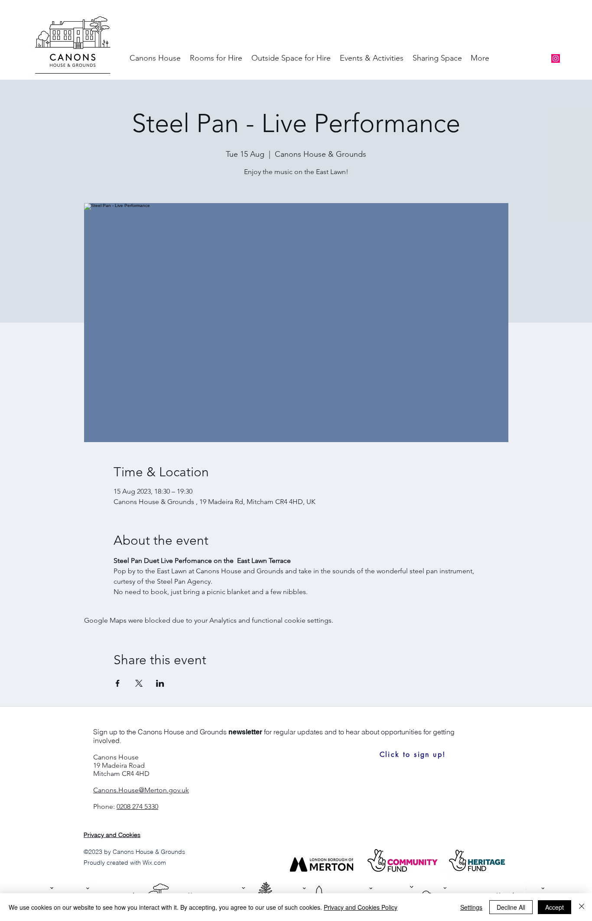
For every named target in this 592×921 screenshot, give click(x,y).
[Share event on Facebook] (118, 683)
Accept (554, 907)
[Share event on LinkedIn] (160, 683)
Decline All (511, 907)
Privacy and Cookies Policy (360, 907)
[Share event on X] (139, 683)
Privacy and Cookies (112, 835)
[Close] (581, 907)
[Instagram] (555, 58)
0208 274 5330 (137, 806)
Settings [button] (471, 907)
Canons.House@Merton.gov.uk (141, 790)
